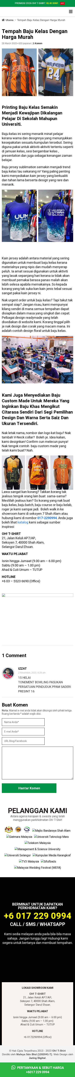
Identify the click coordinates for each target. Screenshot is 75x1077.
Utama (9, 20)
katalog (22, 522)
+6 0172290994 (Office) (38, 1037)
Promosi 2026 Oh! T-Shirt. (36, 3)
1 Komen (37, 43)
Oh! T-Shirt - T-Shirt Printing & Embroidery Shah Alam (17, 12)
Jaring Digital (37, 1057)
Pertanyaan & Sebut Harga (40, 1070)
